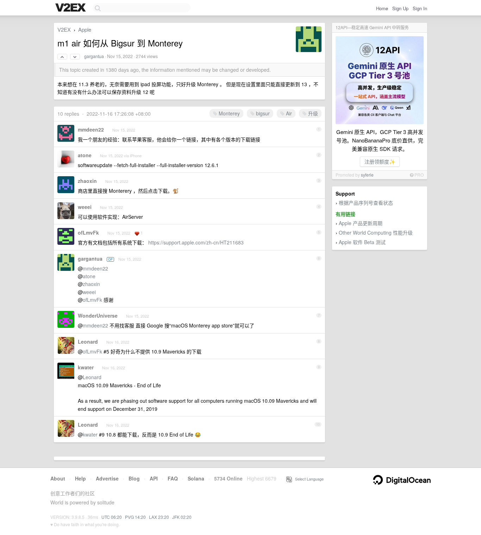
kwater (86, 367)
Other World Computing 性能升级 (376, 232)
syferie (367, 175)
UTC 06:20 (111, 517)
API (154, 478)
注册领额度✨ (379, 161)
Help (80, 478)
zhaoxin (87, 180)
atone (85, 155)
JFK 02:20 (182, 517)
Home (382, 8)
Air (288, 113)
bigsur (262, 113)
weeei (85, 206)
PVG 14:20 (135, 517)
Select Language (308, 479)
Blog (134, 478)
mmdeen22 (91, 129)
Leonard (88, 341)
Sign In (420, 8)
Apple (84, 29)
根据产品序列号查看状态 (366, 202)
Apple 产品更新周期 (360, 223)
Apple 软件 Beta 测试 (362, 242)
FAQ (173, 478)
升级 (312, 113)
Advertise (107, 478)
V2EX (64, 29)
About (57, 478)
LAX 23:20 (159, 517)
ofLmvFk (88, 232)
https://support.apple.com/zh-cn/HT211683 (196, 242)
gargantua (94, 56)
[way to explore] (71, 8)
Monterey (228, 113)
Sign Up (400, 8)
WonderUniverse (98, 315)
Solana (196, 478)
